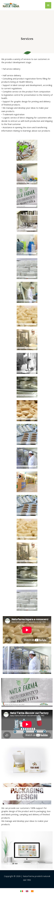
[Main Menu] (48, 5)
